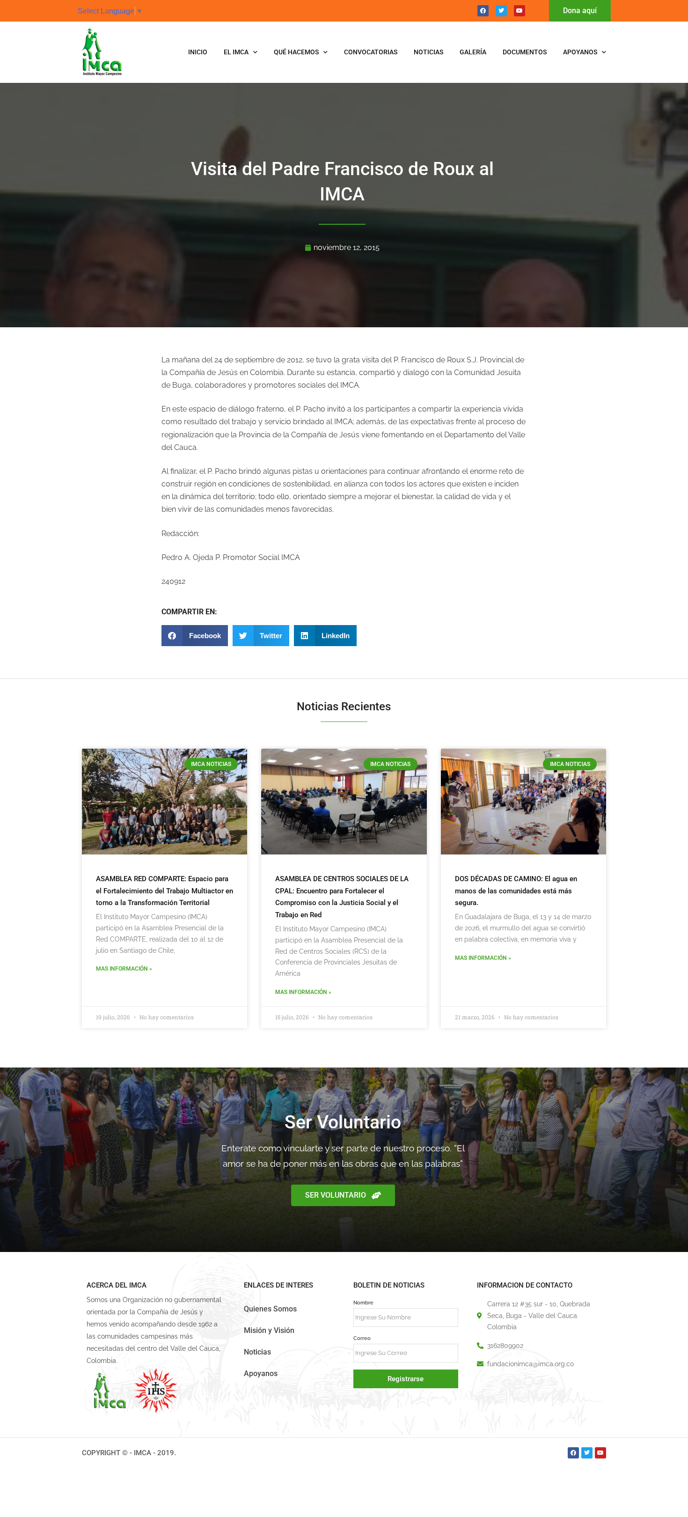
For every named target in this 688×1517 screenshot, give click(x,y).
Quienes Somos (270, 1308)
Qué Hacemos (296, 52)
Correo (362, 1338)
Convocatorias (370, 52)
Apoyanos (580, 52)
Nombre (363, 1302)
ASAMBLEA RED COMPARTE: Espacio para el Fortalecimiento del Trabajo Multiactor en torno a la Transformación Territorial (164, 891)
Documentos (525, 52)
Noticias (428, 52)
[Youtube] (519, 10)
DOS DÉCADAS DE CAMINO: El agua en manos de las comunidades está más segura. (516, 891)
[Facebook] (483, 10)
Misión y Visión (269, 1330)
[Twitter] (501, 10)
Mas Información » (124, 968)
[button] (194, 635)
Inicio (197, 52)
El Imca (236, 52)
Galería (473, 52)
